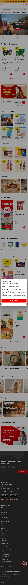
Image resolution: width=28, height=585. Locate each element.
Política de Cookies (20, 295)
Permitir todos (14, 300)
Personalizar (13, 303)
